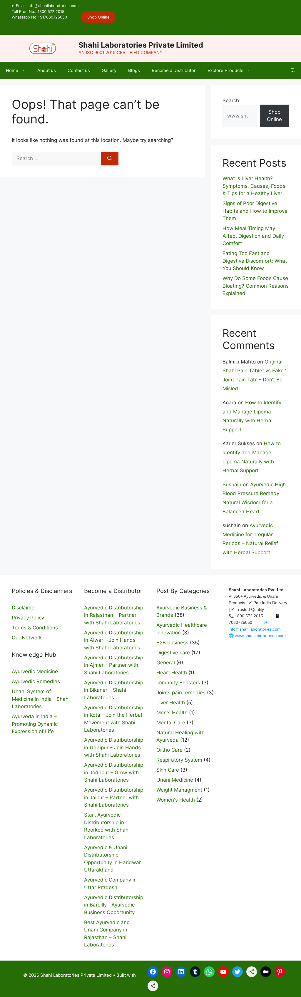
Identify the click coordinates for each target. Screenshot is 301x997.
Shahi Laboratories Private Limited (140, 45)
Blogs (134, 70)
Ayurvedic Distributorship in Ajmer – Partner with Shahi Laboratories (113, 665)
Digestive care (173, 653)
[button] (293, 70)
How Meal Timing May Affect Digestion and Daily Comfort (253, 235)
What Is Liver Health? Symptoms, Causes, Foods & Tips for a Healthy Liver (254, 185)
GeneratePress (79, 982)
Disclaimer (24, 608)
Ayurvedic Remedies (36, 681)
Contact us (79, 70)
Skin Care (167, 770)
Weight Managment (179, 790)
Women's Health (175, 800)
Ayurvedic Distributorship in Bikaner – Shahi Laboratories (113, 690)
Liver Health (170, 703)
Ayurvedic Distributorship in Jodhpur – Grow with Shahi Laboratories (113, 772)
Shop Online (98, 17)
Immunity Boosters (178, 683)
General (165, 663)
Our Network (27, 638)
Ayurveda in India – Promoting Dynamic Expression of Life (35, 723)
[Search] (109, 159)
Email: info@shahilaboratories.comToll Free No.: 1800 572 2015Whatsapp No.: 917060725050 (45, 11)
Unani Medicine (174, 780)
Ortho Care (169, 750)
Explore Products (225, 70)
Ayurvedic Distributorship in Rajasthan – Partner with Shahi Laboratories (113, 615)
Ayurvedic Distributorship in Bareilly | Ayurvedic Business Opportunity (113, 904)
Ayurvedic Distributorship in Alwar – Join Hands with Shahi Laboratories (113, 640)
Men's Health (172, 713)
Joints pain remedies (180, 693)
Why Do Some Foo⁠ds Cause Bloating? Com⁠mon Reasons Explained (256, 285)
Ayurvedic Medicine (35, 671)
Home (12, 70)
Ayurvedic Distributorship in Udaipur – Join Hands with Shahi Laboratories (113, 747)
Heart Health (171, 673)
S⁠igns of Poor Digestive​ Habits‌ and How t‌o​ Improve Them (255, 210)
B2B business (172, 643)
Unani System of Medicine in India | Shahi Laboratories (41, 698)
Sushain (232, 484)
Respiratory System (179, 760)
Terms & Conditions (35, 628)
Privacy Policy (28, 618)
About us (46, 70)
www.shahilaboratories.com (260, 635)
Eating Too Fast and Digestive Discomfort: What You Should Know (255, 260)
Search (231, 100)
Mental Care (170, 722)
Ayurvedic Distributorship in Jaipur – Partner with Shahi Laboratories (113, 797)
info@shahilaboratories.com (255, 629)
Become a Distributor (174, 70)
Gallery (109, 70)
